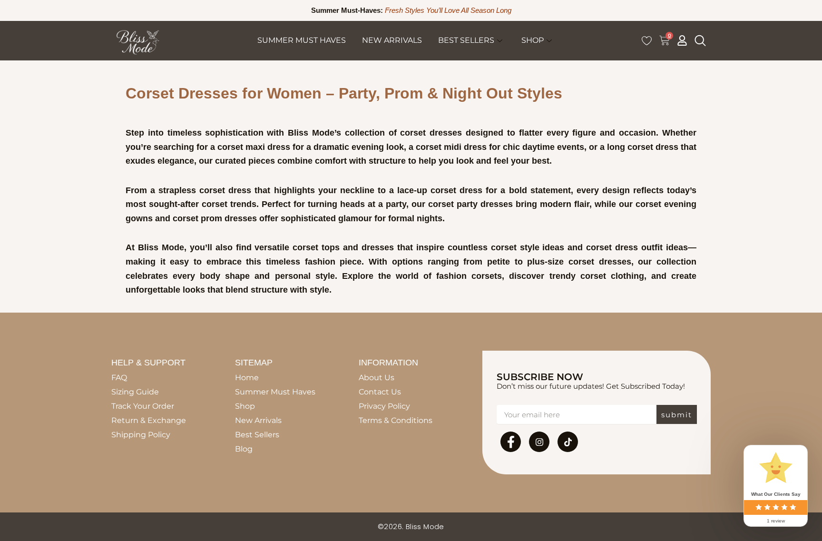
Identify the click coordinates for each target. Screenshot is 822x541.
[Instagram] (539, 441)
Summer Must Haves (301, 40)
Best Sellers (466, 40)
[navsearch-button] (700, 40)
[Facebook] (510, 441)
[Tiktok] (567, 441)
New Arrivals (392, 40)
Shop (532, 40)
